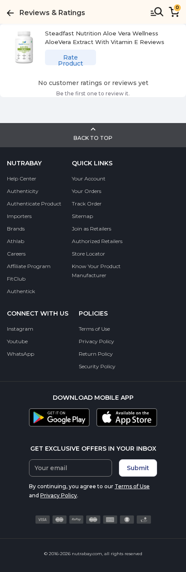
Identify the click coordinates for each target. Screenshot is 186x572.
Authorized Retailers (97, 241)
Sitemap (82, 216)
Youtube (17, 341)
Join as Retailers (91, 228)
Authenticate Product (34, 203)
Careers (16, 253)
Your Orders (86, 191)
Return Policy (96, 354)
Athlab (15, 241)
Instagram (20, 329)
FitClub (16, 278)
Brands (16, 228)
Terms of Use (94, 329)
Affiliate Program (29, 266)
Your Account (89, 178)
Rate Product (70, 59)
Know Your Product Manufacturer (96, 270)
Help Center (21, 178)
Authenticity (22, 191)
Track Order (87, 203)
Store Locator (88, 253)
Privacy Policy (96, 341)
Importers (19, 216)
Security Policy (97, 366)
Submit (138, 468)
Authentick (21, 291)
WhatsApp (20, 354)
